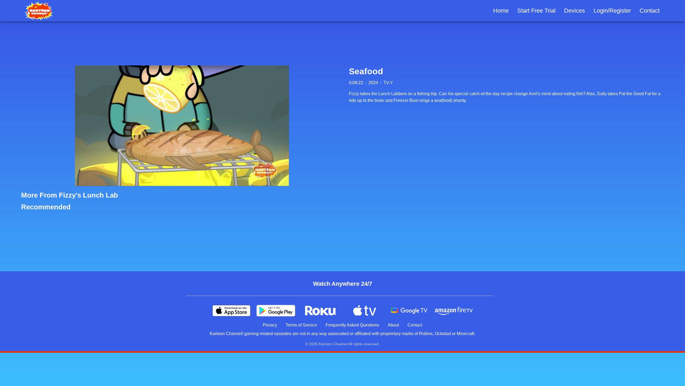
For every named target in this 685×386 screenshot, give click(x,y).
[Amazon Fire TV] (453, 310)
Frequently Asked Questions (352, 325)
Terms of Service (301, 325)
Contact (650, 10)
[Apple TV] (365, 310)
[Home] (39, 10)
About (393, 325)
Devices (574, 10)
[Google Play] (276, 310)
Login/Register (612, 10)
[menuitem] (501, 11)
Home (501, 10)
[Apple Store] (231, 310)
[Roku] (320, 310)
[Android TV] (409, 310)
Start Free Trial (536, 10)
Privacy (270, 325)
